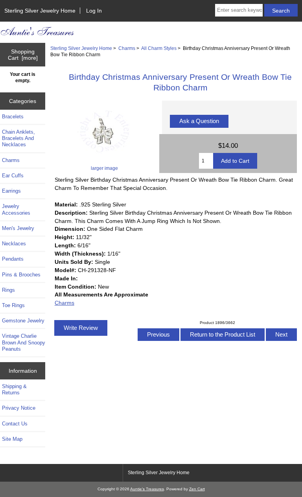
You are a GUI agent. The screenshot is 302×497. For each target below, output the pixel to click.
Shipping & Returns (14, 389)
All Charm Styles (159, 48)
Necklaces (14, 244)
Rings (8, 290)
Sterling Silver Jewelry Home (40, 10)
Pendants (13, 259)
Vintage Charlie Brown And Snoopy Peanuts (23, 342)
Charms (126, 48)
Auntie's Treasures (147, 489)
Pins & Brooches (21, 275)
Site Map (12, 439)
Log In (94, 10)
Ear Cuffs (13, 176)
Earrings (11, 191)
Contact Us (15, 424)
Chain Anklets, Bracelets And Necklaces (18, 138)
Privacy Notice (18, 408)
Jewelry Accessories (16, 209)
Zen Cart (197, 489)
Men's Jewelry (18, 228)
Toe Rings (13, 305)
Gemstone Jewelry (23, 321)
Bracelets (13, 117)
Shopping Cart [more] (23, 54)
